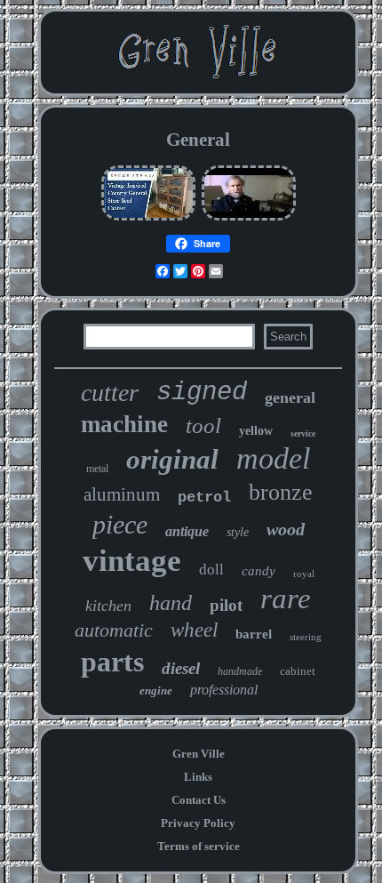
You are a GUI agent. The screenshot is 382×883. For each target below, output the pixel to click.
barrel (253, 634)
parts (112, 662)
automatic (114, 630)
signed (201, 392)
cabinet (297, 671)
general (290, 397)
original (172, 459)
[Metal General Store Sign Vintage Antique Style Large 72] (148, 218)
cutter (110, 392)
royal (303, 573)
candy (258, 571)
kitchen (108, 605)
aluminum (122, 494)
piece (119, 524)
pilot (226, 605)
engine (155, 690)
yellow (256, 430)
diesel (181, 668)
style (238, 532)
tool (203, 425)
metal (97, 468)
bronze (281, 492)
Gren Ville (198, 753)
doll (211, 569)
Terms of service (198, 846)
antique (187, 531)
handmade (240, 671)
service (302, 433)
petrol (204, 497)
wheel (194, 630)
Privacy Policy (198, 823)
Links (198, 776)
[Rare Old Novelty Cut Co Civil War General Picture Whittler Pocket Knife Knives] (249, 218)
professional (224, 689)
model (273, 458)
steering (306, 636)
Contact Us (198, 800)
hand (170, 602)
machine (124, 424)
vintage (132, 560)
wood (286, 529)
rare (285, 598)
